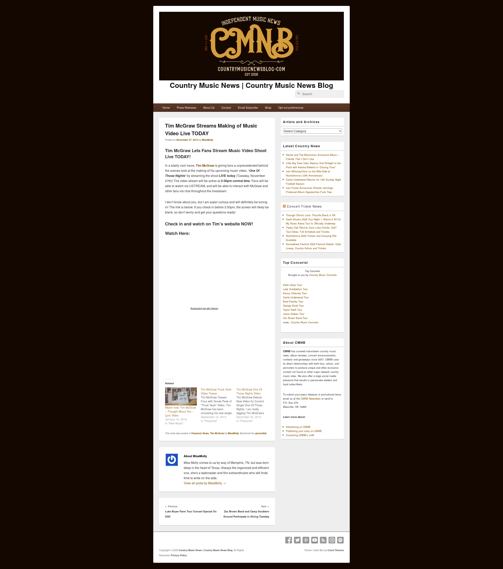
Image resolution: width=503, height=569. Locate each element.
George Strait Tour (293, 305)
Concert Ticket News (304, 206)
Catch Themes (336, 550)
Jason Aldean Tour (293, 314)
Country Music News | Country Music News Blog (251, 85)
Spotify (340, 540)
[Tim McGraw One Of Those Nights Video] (254, 405)
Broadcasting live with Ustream (204, 308)
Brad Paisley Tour (293, 301)
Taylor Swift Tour (292, 310)
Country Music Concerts (323, 275)
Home (166, 107)
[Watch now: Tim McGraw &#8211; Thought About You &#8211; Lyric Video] (181, 396)
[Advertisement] (217, 345)
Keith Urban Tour (292, 285)
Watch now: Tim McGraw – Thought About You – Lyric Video (180, 411)
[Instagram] (332, 540)
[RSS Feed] (323, 540)
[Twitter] (297, 540)
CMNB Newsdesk (311, 398)
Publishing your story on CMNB (304, 431)
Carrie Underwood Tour (296, 297)
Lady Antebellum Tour (295, 289)
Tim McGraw (205, 165)
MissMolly (207, 140)
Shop (268, 107)
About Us (209, 107)
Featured (196, 433)
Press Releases (186, 107)
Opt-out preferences (290, 107)
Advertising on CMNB (298, 427)
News (206, 433)
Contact (226, 107)
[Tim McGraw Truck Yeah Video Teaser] (219, 405)
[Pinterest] (306, 540)
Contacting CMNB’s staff (300, 435)
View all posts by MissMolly (205, 483)
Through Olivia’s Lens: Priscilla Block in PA (310, 215)
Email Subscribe (248, 107)
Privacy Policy (179, 555)
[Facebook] (288, 540)
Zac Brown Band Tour (295, 318)
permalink (261, 433)
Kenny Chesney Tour (295, 293)
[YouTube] (314, 540)
